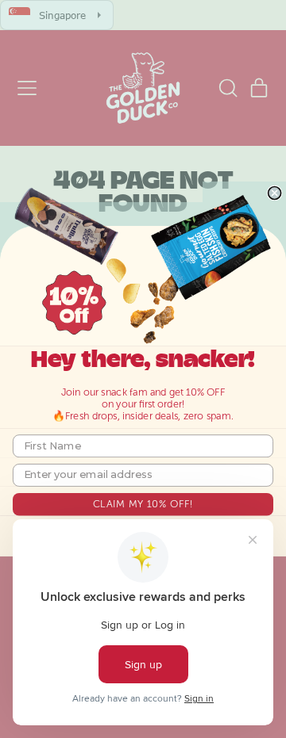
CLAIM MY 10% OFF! (143, 504)
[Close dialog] (275, 193)
